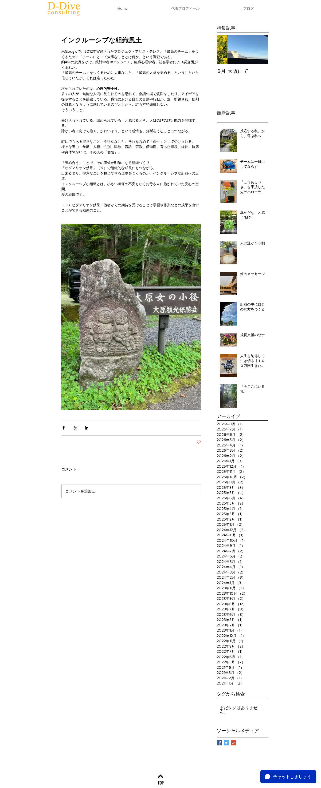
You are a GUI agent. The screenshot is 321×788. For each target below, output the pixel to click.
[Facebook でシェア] (63, 428)
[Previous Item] (224, 49)
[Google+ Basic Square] (233, 742)
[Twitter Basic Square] (226, 742)
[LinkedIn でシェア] (86, 428)
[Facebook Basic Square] (219, 742)
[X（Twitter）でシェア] (75, 428)
